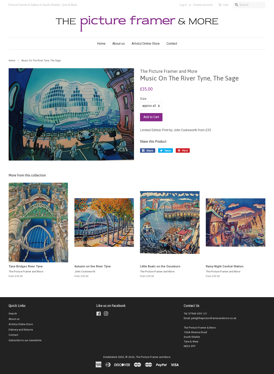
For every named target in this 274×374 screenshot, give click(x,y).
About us (118, 43)
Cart (226, 4)
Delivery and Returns (21, 329)
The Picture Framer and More (153, 357)
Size (143, 99)
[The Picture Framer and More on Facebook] (98, 314)
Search (13, 313)
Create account (203, 4)
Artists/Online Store (146, 43)
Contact (171, 43)
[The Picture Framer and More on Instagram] (106, 314)
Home (101, 43)
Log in (183, 4)
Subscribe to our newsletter (25, 340)
